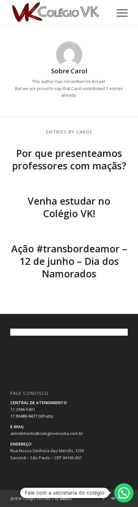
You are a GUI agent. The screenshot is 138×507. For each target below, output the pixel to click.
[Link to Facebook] (103, 498)
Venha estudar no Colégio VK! (69, 207)
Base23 (65, 498)
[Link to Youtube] (113, 498)
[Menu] (119, 13)
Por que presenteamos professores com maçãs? (69, 159)
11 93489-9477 (23, 416)
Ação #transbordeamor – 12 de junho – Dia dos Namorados (69, 261)
